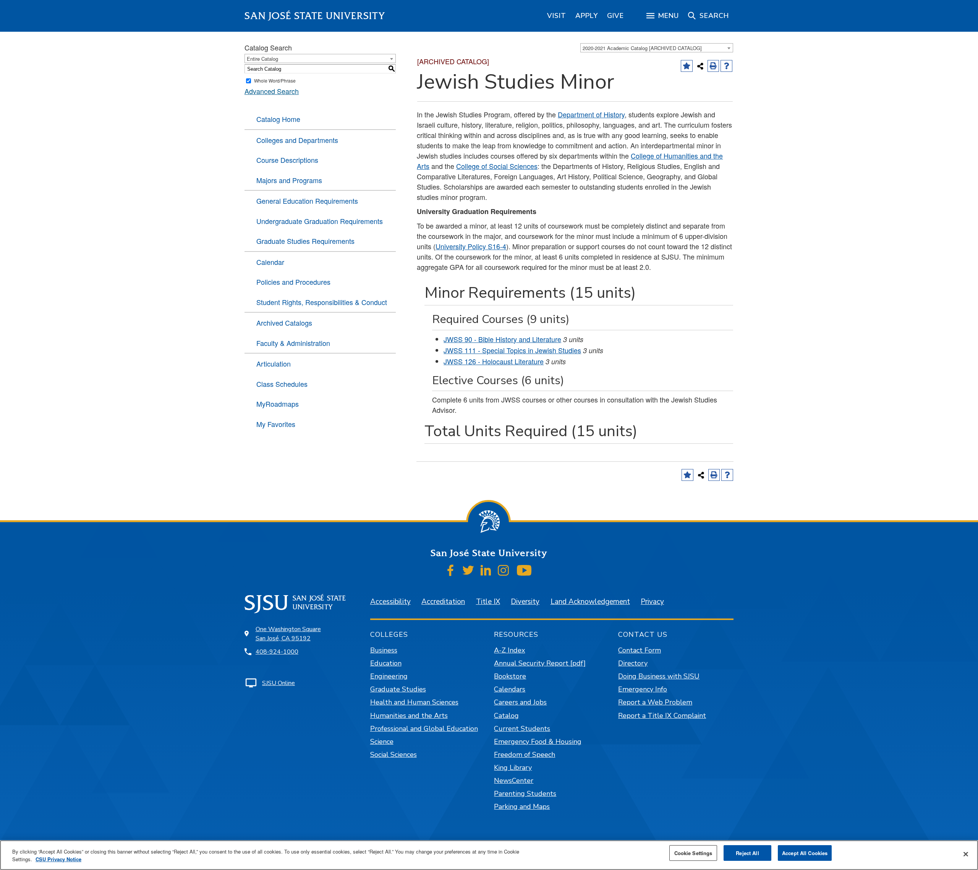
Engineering (389, 676)
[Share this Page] (700, 66)
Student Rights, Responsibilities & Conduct (321, 302)
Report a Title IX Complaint (662, 715)
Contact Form (639, 650)
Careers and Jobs (520, 702)
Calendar (270, 262)
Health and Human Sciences (414, 702)
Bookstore (510, 676)
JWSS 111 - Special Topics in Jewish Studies (512, 350)
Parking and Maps (522, 806)
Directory (633, 663)
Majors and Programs (289, 180)
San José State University (314, 16)
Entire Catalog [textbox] (262, 58)
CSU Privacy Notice (58, 859)
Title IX (488, 602)
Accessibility (390, 602)
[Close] (965, 854)
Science (381, 741)
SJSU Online (278, 683)
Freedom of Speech (524, 754)
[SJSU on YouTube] (524, 570)
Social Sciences (393, 754)
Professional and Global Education (424, 728)
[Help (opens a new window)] (726, 66)
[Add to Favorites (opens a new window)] (687, 66)
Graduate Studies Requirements (305, 241)
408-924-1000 (277, 652)
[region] (556, 15)
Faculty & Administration (293, 343)
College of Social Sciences (497, 166)
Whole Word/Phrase (275, 80)
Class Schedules (282, 384)
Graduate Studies (398, 689)
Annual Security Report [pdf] (540, 663)
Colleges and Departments (297, 140)
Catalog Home (278, 119)
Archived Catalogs (284, 323)
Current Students (522, 728)
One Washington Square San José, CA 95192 (288, 634)
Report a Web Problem (655, 702)
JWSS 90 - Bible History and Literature (502, 339)
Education (386, 663)
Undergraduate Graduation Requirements (319, 221)
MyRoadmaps (277, 404)
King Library (513, 767)
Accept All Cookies (804, 853)
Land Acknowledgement (590, 602)
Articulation (273, 363)
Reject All (747, 853)
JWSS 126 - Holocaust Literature (494, 361)
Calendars (509, 689)
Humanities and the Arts (409, 715)
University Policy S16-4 (471, 246)
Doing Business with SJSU (658, 676)
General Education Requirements (307, 201)
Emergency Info (642, 689)
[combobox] (656, 47)
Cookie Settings (693, 853)
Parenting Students (525, 793)
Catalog (506, 715)
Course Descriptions (287, 160)
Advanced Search (271, 91)
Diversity (525, 602)
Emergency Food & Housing (537, 741)
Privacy (652, 602)
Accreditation (443, 602)
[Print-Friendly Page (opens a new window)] (713, 66)
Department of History (591, 114)
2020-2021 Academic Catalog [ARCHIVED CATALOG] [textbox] (642, 48)
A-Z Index (509, 650)
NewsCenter (513, 780)
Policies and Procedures (293, 282)
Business (383, 650)
